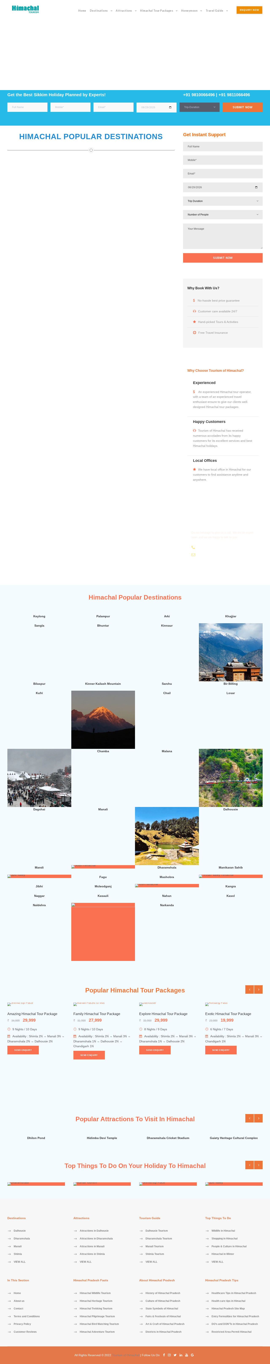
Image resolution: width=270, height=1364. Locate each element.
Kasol (231, 895)
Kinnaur (167, 625)
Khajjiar (230, 616)
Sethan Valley (104, 742)
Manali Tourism (155, 1246)
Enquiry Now (249, 10)
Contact (18, 1308)
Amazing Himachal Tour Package (32, 1014)
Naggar (39, 895)
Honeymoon (189, 10)
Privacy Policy (22, 1324)
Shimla (41, 800)
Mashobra (167, 877)
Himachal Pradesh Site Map (228, 1308)
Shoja (168, 858)
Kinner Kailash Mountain (103, 683)
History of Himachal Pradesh (163, 1293)
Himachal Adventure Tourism (97, 1332)
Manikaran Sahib (231, 867)
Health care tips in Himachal (228, 1301)
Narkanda (167, 905)
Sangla (39, 625)
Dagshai (39, 809)
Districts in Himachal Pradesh (163, 1332)
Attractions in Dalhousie (94, 1231)
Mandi (39, 867)
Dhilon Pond (36, 1138)
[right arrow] (258, 989)
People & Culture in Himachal (229, 1246)
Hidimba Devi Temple (102, 1138)
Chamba (103, 751)
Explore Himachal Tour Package (163, 1014)
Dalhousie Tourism (157, 1231)
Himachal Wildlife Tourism (95, 1293)
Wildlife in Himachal (223, 1231)
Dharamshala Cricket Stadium (168, 1138)
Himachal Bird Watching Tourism (99, 1324)
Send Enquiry (23, 1050)
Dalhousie (230, 809)
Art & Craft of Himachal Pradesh (165, 1324)
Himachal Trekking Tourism (96, 1308)
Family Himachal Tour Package (96, 1014)
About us (19, 1301)
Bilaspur (39, 683)
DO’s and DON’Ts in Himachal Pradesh (235, 1324)
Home (82, 10)
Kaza (104, 954)
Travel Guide (214, 10)
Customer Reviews (25, 1332)
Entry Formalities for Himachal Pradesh (235, 1316)
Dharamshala (167, 867)
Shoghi (232, 800)
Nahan (166, 895)
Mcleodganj (103, 886)
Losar (231, 693)
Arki (167, 616)
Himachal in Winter (223, 1254)
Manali (103, 809)
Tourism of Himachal (125, 1355)
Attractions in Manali (92, 1246)
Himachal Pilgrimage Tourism (97, 1316)
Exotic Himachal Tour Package (228, 1014)
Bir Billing (231, 683)
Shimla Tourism (155, 1254)
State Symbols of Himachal (162, 1308)
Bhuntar (103, 625)
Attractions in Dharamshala (96, 1238)
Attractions (124, 10)
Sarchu (167, 683)
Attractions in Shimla (92, 1254)
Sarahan (232, 674)
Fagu (103, 877)
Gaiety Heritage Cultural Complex (234, 1138)
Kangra (230, 886)
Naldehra (39, 905)
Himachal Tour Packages (156, 10)
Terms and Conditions (27, 1316)
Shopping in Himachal (225, 1238)
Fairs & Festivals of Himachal (163, 1316)
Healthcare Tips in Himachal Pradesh (234, 1293)
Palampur (103, 616)
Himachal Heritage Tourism (96, 1301)
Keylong (39, 616)
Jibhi (39, 886)
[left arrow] (249, 989)
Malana (167, 751)
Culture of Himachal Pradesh (163, 1301)
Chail (167, 693)
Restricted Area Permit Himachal (231, 1332)
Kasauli (103, 895)
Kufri (39, 693)
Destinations (99, 10)
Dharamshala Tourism (159, 1238)
